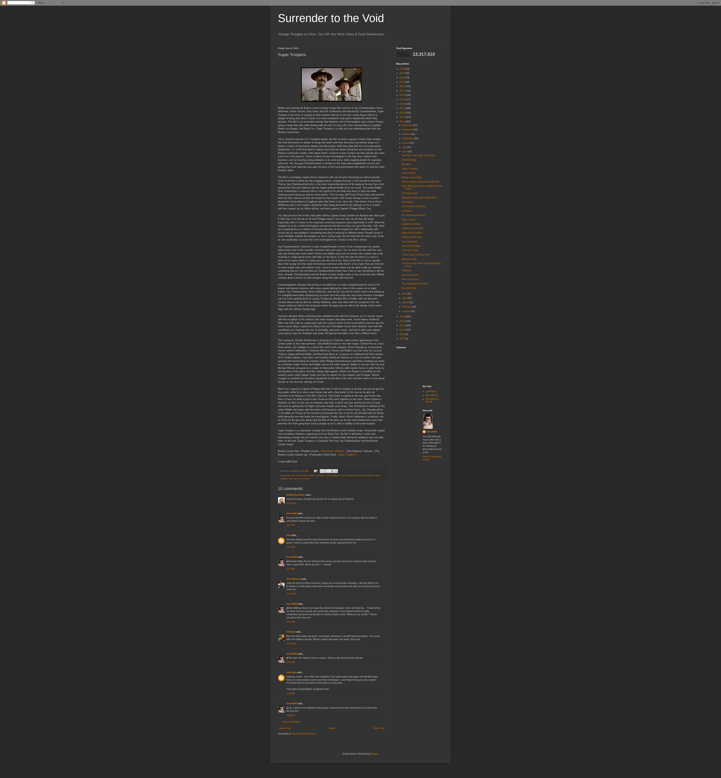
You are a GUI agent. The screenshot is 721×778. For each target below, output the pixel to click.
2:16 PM (290, 662)
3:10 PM (290, 569)
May (404, 293)
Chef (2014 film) (410, 250)
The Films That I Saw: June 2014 (418, 155)
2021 (402, 90)
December (407, 125)
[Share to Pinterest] (336, 471)
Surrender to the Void (331, 18)
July (404, 147)
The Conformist (409, 241)
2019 (402, 99)
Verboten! (407, 270)
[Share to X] (329, 471)
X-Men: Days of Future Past (416, 254)
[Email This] (322, 471)
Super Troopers (410, 168)
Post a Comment (291, 722)
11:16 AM (291, 643)
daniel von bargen (317, 475)
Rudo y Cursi (408, 219)
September (408, 138)
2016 (402, 112)
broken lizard (302, 475)
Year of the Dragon (411, 246)
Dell (288, 535)
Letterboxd (430, 391)
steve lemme (304, 478)
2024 (402, 77)
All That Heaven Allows (413, 215)
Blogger (374, 753)
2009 (402, 334)
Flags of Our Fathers (412, 233)
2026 (402, 69)
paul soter (293, 478)
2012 (402, 321)
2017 (402, 108)
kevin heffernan (366, 475)
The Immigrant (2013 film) (415, 283)
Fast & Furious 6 (410, 275)
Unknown (291, 672)
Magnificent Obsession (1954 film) (419, 197)
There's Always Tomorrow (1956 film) (420, 181)
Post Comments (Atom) (303, 733)
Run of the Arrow (410, 279)
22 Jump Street (409, 193)
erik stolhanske (333, 475)
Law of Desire (409, 173)
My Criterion (431, 395)
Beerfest (339, 451)
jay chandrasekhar (349, 475)
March (405, 302)
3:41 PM (290, 525)
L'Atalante (407, 211)
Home (332, 728)
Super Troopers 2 (347, 454)
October (406, 134)
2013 (402, 316)
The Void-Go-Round (432, 400)
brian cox (291, 475)
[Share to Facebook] (332, 471)
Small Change (409, 160)
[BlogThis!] (325, 471)
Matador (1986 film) (412, 237)
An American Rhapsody (414, 206)
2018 (402, 104)
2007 (402, 338)
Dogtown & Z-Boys (411, 224)
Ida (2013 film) (409, 288)
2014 (402, 121)
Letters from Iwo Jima (412, 228)
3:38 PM (290, 715)
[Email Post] (315, 471)
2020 (402, 95)
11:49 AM (291, 503)
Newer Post (285, 728)
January (406, 311)
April (404, 298)
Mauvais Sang (409, 259)
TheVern (290, 632)
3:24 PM (290, 693)
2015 (402, 117)
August (406, 143)
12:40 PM (291, 593)
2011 (402, 325)
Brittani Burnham (295, 495)
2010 (402, 329)
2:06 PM (290, 622)
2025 (402, 73)
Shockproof (407, 202)
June (405, 151)
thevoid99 (291, 513)
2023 (402, 82)
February (407, 306)
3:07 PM (290, 547)
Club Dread (327, 451)
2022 (402, 86)
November (407, 129)
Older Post (378, 728)
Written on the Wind (412, 177)
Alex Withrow (293, 579)
